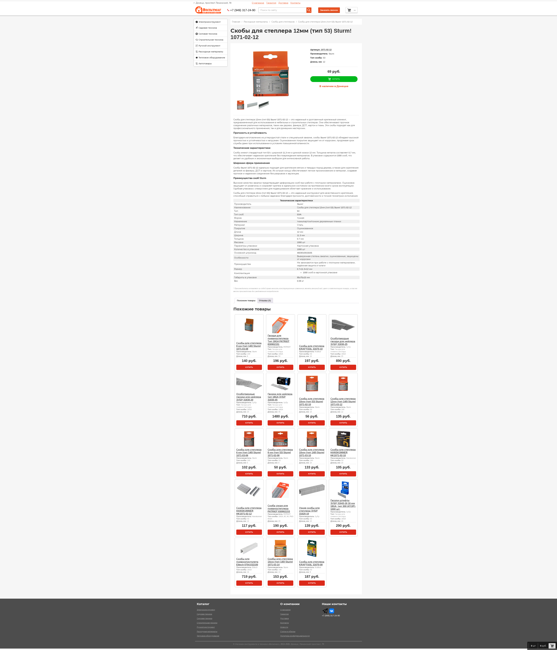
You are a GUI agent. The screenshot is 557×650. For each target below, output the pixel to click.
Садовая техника (208, 28)
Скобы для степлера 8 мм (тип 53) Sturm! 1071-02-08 (280, 452)
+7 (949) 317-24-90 (242, 10)
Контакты (295, 3)
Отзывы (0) (265, 300)
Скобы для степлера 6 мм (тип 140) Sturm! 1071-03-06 (249, 452)
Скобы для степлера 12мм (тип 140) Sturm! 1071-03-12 (343, 401)
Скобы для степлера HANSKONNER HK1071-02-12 (249, 511)
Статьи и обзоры (287, 632)
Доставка (283, 3)
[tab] (246, 300)
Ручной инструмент (209, 46)
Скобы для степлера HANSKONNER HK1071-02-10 (343, 452)
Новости (284, 627)
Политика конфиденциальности (295, 636)
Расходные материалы (211, 52)
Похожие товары (246, 300)
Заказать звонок (329, 10)
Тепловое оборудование (212, 57)
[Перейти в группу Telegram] (325, 610)
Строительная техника (211, 40)
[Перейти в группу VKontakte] (331, 610)
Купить (249, 367)
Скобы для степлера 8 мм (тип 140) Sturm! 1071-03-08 (249, 346)
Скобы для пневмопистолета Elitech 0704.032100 (247, 562)
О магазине (258, 3)
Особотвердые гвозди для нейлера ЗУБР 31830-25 (342, 341)
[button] (210, 22)
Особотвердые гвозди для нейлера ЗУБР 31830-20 (248, 397)
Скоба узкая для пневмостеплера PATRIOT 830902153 (279, 508)
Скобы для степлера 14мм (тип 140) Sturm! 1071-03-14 (280, 562)
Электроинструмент (210, 22)
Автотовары (205, 63)
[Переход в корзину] (552, 646)
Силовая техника (208, 34)
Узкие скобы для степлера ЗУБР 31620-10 (309, 511)
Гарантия (271, 3)
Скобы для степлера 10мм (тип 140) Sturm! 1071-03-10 (311, 452)
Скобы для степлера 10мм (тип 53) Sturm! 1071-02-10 (311, 401)
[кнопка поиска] (308, 10)
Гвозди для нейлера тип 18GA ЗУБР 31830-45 (280, 397)
